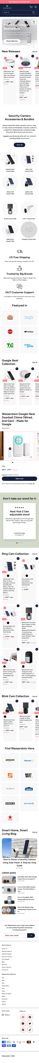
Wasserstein (5, 428)
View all (34, 51)
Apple (3, 996)
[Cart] (31, 7)
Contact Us (5, 970)
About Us (4, 948)
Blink (3, 980)
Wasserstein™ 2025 (8, 1056)
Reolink (4, 1004)
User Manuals (5, 959)
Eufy (3, 983)
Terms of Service (6, 967)
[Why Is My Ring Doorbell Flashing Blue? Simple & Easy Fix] (9, 910)
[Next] (33, 45)
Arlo (3, 978)
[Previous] (29, 45)
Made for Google (6, 993)
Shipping (4, 475)
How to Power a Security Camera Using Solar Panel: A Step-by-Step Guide (19, 862)
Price (3, 466)
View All (19, 145)
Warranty (4, 964)
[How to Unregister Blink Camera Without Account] (9, 900)
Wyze (3, 991)
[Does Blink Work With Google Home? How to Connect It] (9, 880)
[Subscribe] (31, 935)
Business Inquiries (7, 951)
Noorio (4, 1001)
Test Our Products (7, 956)
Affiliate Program (7, 954)
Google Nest (5, 986)
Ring (3, 988)
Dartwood (4, 999)
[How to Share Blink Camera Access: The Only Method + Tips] (9, 890)
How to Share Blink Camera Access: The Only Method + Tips (26, 889)
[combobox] (19, 12)
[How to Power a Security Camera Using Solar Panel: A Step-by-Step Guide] (19, 848)
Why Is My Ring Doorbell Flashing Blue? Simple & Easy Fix (27, 909)
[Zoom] (31, 457)
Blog (3, 962)
